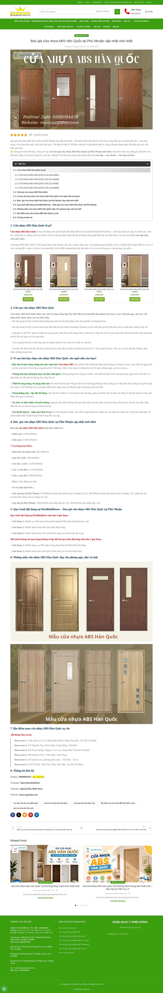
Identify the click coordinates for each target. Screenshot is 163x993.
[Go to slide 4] (82, 905)
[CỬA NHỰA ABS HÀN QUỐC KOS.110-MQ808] (134, 270)
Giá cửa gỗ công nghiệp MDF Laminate (74, 940)
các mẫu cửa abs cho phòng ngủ (25, 803)
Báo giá (78, 35)
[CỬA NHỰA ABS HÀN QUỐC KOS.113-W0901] (99, 270)
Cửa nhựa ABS (65, 364)
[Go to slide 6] (87, 905)
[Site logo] (20, 11)
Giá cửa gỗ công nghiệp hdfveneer (72, 936)
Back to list (81, 828)
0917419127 (136, 14)
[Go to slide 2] (78, 905)
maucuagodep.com (28, 794)
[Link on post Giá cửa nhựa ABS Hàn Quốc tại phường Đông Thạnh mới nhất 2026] (45, 863)
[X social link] (18, 814)
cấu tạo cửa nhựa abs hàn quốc (55, 803)
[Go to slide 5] (85, 905)
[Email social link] (24, 814)
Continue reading (45, 898)
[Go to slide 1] (75, 905)
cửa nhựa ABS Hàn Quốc (31, 428)
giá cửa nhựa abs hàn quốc (23, 808)
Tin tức (84, 35)
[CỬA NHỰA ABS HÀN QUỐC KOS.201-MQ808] (63, 270)
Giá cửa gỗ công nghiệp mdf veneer (72, 948)
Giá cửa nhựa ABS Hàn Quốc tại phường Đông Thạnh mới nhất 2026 (45, 886)
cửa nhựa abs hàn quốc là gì (84, 803)
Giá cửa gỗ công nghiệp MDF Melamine (74, 944)
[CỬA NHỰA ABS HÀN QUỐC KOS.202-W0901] (28, 270)
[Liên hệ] (4, 989)
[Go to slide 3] (80, 905)
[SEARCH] (117, 11)
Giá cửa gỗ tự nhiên (66, 953)
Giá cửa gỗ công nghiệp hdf (69, 932)
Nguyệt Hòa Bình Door (31, 788)
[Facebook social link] (12, 814)
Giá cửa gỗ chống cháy (67, 928)
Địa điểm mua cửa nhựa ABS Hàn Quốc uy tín (118, 803)
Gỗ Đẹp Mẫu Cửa (79, 46)
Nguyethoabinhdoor (30, 783)
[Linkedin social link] (36, 814)
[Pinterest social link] (30, 814)
